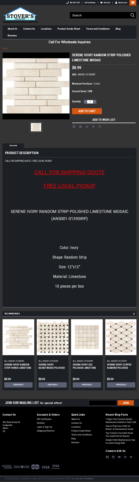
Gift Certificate (90, 3)
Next (134, 313)
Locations (46, 28)
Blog (118, 28)
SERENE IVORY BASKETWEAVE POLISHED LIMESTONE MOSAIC (51, 367)
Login (39, 427)
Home (5, 48)
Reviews (12, 35)
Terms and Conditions (98, 28)
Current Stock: (82, 91)
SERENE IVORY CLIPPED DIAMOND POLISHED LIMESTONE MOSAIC (119, 367)
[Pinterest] (99, 126)
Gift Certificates (44, 419)
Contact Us (29, 28)
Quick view (18, 352)
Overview (13, 145)
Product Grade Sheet (68, 28)
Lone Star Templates (84, 478)
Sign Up (48, 427)
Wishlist (107, 3)
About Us (12, 28)
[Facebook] (74, 126)
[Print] (87, 126)
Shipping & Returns (45, 431)
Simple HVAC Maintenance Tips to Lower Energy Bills (120, 441)
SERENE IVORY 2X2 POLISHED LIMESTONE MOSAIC (84, 367)
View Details (18, 385)
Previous (131, 313)
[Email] (80, 126)
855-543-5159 (75, 3)
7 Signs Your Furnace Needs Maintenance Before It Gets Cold (121, 420)
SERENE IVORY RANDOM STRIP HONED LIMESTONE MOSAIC (17, 367)
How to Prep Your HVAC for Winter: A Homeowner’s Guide (119, 427)
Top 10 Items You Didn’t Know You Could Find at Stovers (119, 434)
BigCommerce (57, 478)
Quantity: (76, 101)
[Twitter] (93, 126)
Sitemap (36, 478)
